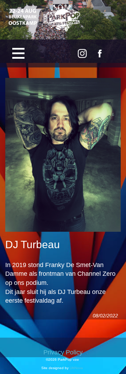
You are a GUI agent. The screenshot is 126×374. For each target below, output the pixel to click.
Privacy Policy (63, 352)
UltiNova (76, 368)
